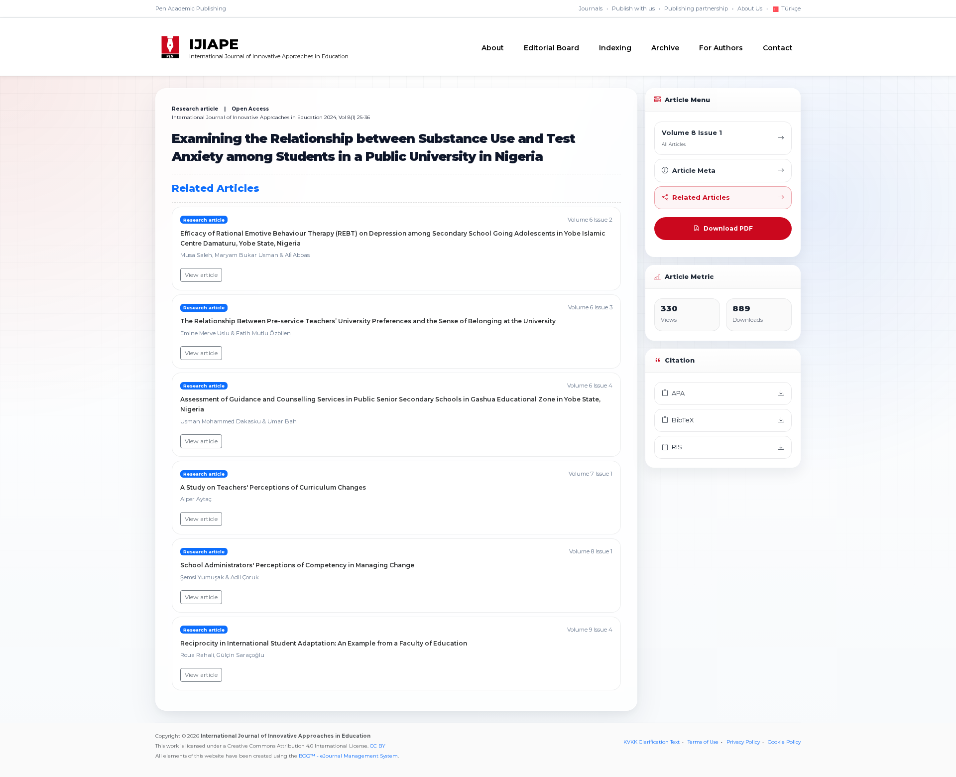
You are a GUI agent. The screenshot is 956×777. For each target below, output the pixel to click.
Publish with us (633, 8)
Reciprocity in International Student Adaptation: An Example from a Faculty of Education (323, 643)
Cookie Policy (784, 742)
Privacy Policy (743, 742)
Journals (590, 8)
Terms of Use (703, 742)
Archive (665, 47)
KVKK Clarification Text (651, 742)
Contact (778, 47)
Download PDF (728, 228)
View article (201, 274)
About (492, 47)
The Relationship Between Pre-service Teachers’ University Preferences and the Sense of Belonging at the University (368, 321)
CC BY (377, 746)
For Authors (721, 47)
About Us (749, 8)
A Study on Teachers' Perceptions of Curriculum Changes (273, 487)
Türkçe (790, 8)
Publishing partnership (696, 8)
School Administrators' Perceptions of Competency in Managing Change (297, 565)
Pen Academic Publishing (190, 8)
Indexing (615, 47)
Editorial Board (551, 47)
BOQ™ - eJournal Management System (348, 756)
